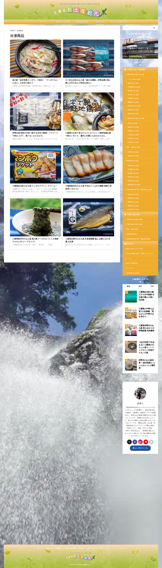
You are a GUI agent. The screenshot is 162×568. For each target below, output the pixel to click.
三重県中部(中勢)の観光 (134, 224)
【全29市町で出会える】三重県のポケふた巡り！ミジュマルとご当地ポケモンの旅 (146, 347)
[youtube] (145, 442)
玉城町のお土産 (133, 169)
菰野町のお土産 (133, 102)
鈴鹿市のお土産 (133, 110)
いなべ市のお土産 (134, 79)
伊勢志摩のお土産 (132, 161)
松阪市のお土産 (133, 127)
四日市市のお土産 (134, 106)
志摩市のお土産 (133, 181)
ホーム (40, 548)
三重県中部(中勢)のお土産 (135, 118)
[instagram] (140, 442)
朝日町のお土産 (133, 94)
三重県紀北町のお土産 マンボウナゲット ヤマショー (34, 186)
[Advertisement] (140, 500)
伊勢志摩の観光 (131, 234)
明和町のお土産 (133, 131)
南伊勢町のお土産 (134, 184)
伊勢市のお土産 (133, 165)
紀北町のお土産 (133, 194)
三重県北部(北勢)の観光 (134, 219)
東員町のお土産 (133, 91)
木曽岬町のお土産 (134, 87)
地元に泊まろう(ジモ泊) (134, 249)
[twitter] (129, 442)
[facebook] (134, 442)
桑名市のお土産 (133, 83)
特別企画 (130, 244)
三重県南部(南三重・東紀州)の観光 (138, 239)
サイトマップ (120, 548)
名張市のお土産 (133, 156)
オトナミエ (130, 268)
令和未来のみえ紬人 (133, 273)
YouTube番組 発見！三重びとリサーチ (139, 253)
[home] (151, 442)
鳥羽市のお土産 (133, 177)
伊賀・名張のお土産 (133, 147)
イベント (129, 258)
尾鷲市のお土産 (133, 198)
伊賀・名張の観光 (132, 229)
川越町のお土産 (133, 98)
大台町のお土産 (133, 135)
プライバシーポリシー (106, 548)
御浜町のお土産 (133, 206)
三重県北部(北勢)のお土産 (135, 74)
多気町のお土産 (133, 138)
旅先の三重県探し (132, 263)
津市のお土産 (132, 123)
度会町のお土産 (133, 173)
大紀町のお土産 (133, 142)
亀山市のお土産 (133, 113)
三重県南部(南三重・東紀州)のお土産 (139, 189)
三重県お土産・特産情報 (136, 69)
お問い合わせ (91, 548)
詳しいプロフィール (140, 448)
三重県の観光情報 (133, 214)
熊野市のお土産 (133, 202)
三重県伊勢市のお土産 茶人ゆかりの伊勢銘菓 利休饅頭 (146, 328)
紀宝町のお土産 (133, 209)
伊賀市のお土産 (133, 152)
